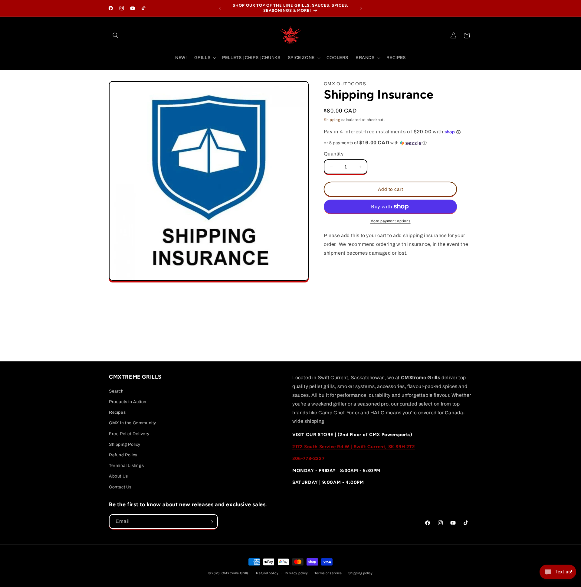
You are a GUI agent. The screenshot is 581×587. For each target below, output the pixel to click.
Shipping (332, 120)
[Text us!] (558, 574)
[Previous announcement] (220, 8)
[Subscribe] (210, 521)
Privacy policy (296, 573)
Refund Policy (123, 454)
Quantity (333, 153)
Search (116, 391)
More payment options (390, 221)
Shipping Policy (124, 444)
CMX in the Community (132, 423)
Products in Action (127, 401)
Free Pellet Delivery (129, 433)
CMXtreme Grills (235, 573)
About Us (118, 476)
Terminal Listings (126, 465)
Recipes (117, 412)
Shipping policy (360, 573)
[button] (115, 35)
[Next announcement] (361, 8)
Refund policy (267, 573)
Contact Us (120, 486)
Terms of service (328, 573)
